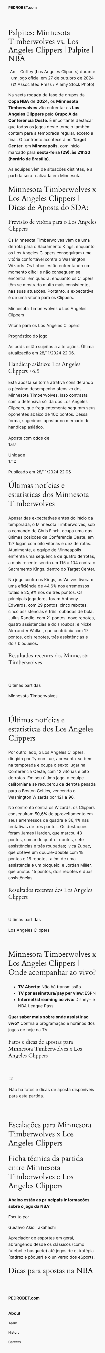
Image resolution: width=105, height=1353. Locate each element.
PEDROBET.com (22, 7)
